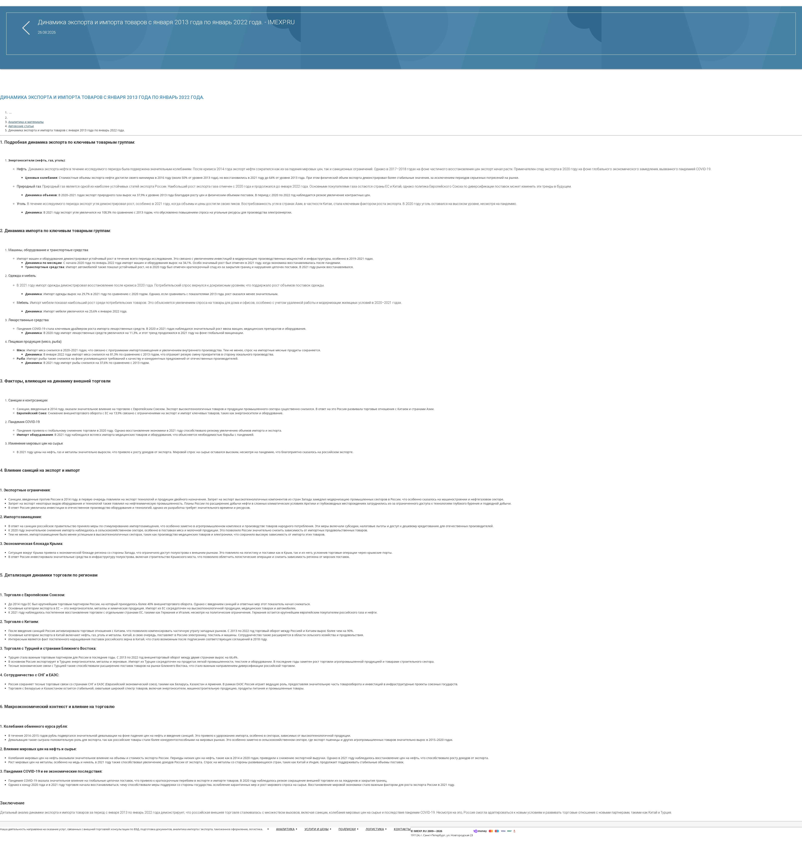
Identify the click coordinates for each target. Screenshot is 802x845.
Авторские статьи (21, 126)
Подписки (347, 829)
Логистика (375, 829)
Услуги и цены (317, 829)
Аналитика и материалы (26, 122)
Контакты (402, 829)
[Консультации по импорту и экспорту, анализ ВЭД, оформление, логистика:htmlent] (10, 118)
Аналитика (285, 829)
